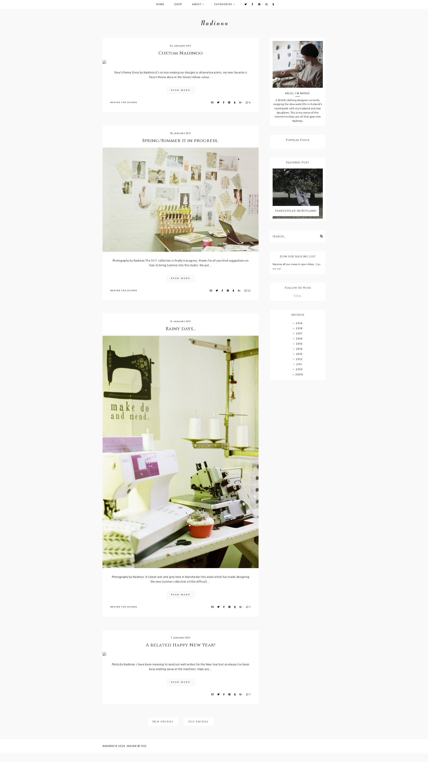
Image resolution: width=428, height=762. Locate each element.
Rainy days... (181, 329)
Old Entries (198, 721)
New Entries (163, 721)
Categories (223, 4)
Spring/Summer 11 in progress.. (180, 141)
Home (160, 4)
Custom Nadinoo (180, 53)
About (197, 4)
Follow (298, 296)
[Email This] (212, 102)
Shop (178, 4)
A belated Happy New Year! (181, 645)
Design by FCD (136, 746)
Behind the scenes (123, 102)
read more (180, 90)
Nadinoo (109, 746)
